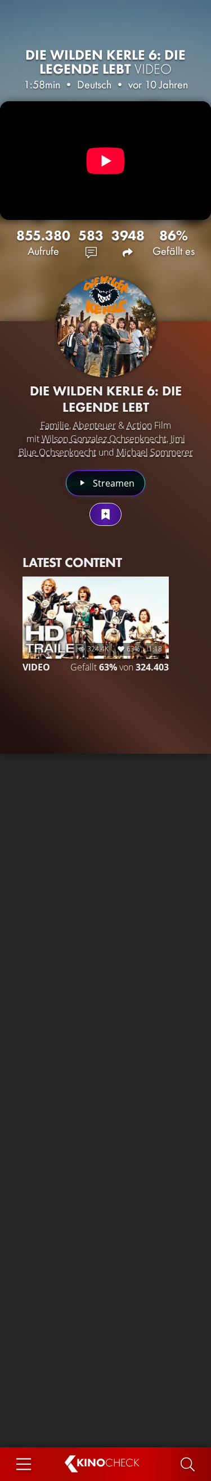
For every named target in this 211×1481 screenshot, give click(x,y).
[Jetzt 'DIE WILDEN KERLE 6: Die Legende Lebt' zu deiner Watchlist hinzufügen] (105, 514)
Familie (55, 425)
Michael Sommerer (154, 452)
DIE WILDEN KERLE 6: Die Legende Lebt (105, 62)
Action (139, 425)
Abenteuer (94, 425)
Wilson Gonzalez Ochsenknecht (104, 439)
